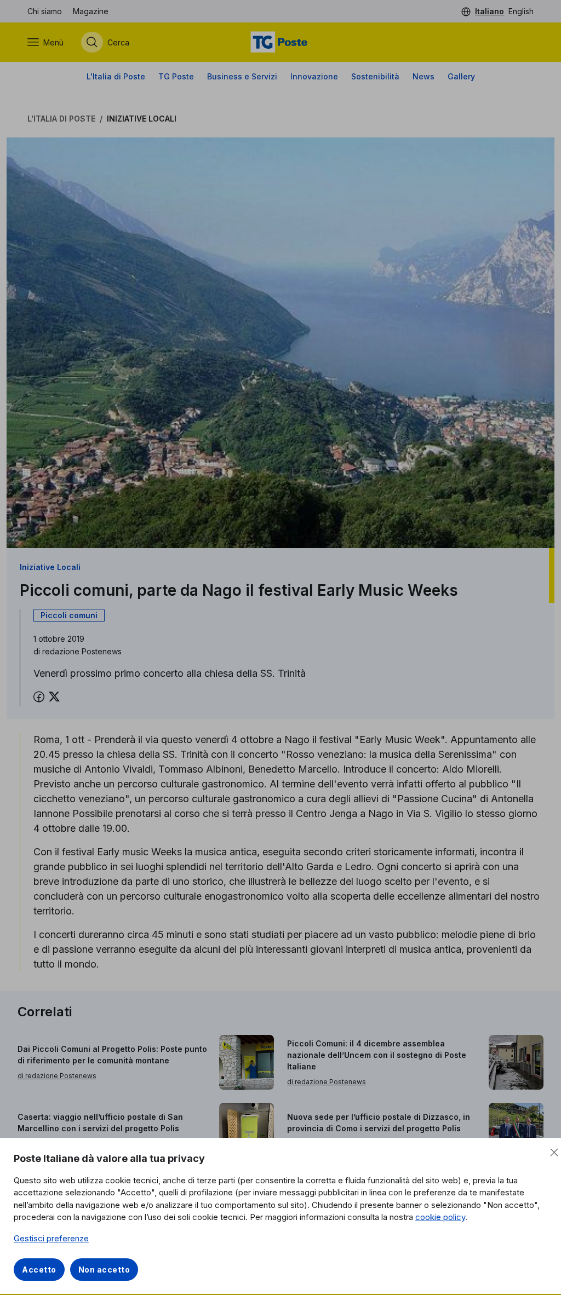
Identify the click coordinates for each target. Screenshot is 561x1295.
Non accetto (104, 1269)
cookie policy (440, 1217)
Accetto (39, 1269)
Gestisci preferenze (51, 1238)
